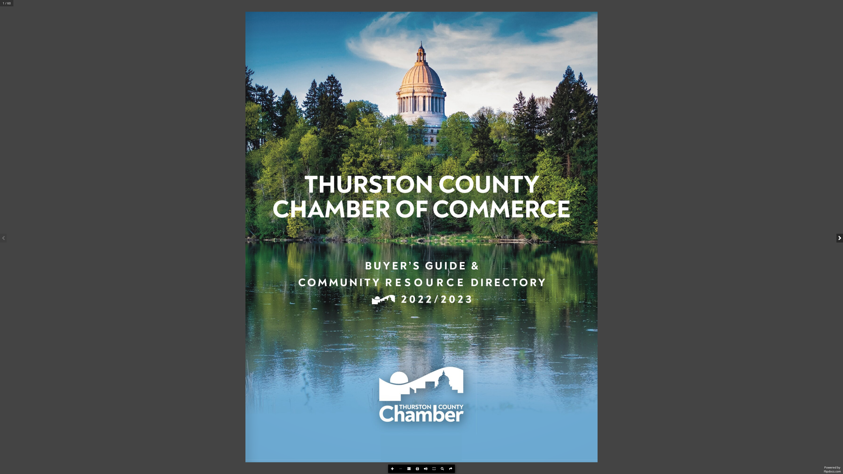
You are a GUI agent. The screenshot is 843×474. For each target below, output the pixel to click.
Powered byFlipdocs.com (832, 469)
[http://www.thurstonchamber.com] (537, 450)
